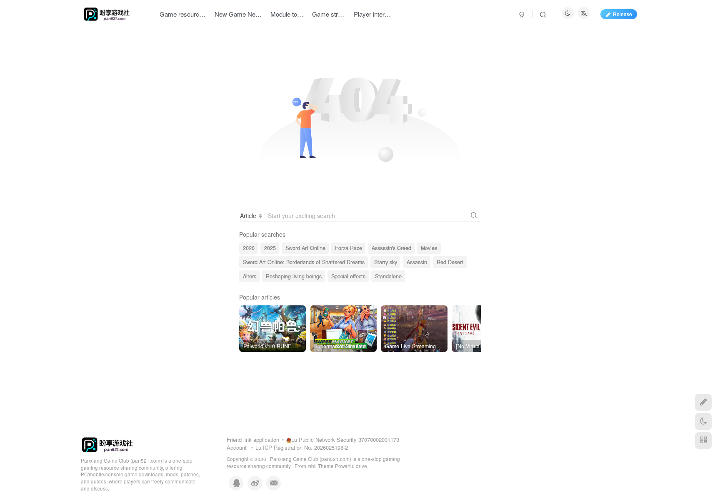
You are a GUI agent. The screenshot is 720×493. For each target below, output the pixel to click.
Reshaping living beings (294, 276)
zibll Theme (321, 466)
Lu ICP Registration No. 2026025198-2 (301, 447)
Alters (249, 276)
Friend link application (253, 439)
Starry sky (385, 262)
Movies (429, 248)
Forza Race (348, 248)
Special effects (348, 276)
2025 (270, 248)
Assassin (417, 262)
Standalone (388, 276)
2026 (249, 248)
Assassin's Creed (391, 248)
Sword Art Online (305, 248)
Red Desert (450, 262)
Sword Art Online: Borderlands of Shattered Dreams (304, 262)
